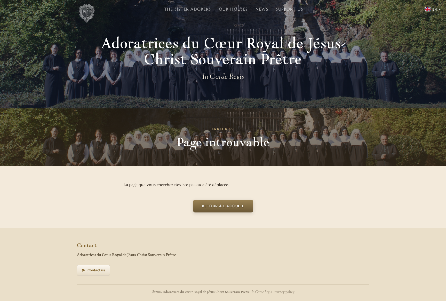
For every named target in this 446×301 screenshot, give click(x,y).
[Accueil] (86, 9)
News (262, 9)
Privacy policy (284, 292)
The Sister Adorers (187, 9)
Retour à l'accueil (223, 206)
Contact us (96, 270)
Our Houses (233, 9)
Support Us (289, 9)
